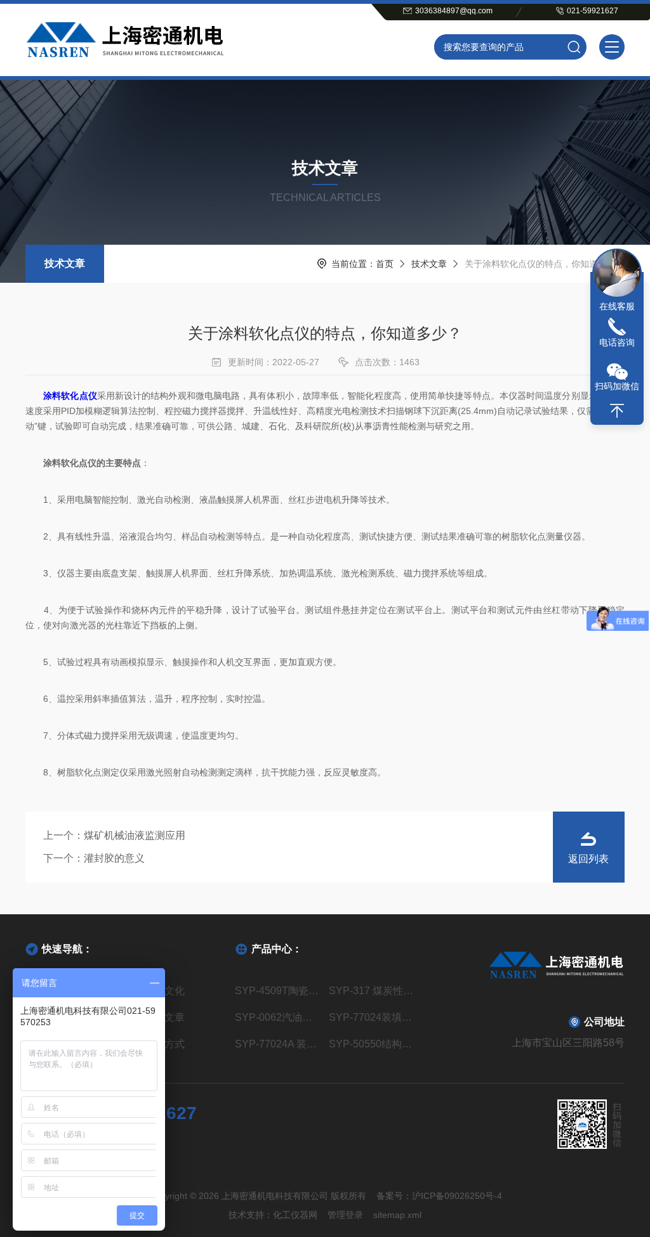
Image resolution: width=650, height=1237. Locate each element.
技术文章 (64, 263)
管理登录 (345, 1215)
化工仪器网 (295, 1215)
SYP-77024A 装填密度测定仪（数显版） (278, 1044)
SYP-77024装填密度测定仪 (372, 1017)
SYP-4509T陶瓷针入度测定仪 (278, 990)
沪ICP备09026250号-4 (457, 1196)
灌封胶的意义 (114, 858)
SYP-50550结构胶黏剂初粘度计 (372, 1044)
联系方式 (164, 1044)
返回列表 (588, 858)
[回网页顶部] (617, 411)
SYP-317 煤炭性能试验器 (372, 990)
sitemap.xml (397, 1215)
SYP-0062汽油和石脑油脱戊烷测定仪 (278, 1017)
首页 (385, 264)
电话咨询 (617, 342)
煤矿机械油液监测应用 (134, 835)
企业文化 (164, 990)
